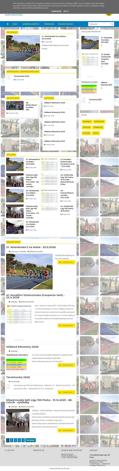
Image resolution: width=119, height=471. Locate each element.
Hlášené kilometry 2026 (54, 103)
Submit (112, 25)
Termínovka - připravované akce (23, 72)
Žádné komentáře (36, 251)
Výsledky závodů (65, 24)
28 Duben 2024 (31, 230)
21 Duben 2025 (66, 201)
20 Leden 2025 (49, 116)
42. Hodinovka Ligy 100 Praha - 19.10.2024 (67, 208)
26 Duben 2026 (47, 42)
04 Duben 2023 (49, 135)
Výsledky (11, 155)
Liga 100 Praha (64, 468)
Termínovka (49, 24)
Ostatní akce (13, 98)
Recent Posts (13, 242)
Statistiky (49, 98)
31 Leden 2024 (49, 125)
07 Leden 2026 (19, 79)
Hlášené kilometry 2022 (54, 141)
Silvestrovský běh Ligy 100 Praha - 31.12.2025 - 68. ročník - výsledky (39, 401)
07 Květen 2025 (31, 199)
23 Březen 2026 (66, 170)
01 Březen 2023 (50, 144)
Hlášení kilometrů (30, 24)
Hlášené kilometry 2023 (54, 132)
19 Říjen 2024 (66, 214)
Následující (30, 440)
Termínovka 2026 (21, 76)
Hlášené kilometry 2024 (54, 122)
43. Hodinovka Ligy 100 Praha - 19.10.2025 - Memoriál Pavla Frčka (67, 179)
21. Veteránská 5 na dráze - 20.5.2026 (33, 161)
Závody (96, 133)
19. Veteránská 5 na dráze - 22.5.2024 (32, 224)
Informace (12, 32)
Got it (66, 11)
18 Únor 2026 (49, 106)
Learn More (56, 11)
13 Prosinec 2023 (13, 113)
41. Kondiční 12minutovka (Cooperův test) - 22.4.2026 (35, 296)
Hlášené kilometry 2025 (54, 112)
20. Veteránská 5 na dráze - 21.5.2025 (32, 193)
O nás (14, 24)
